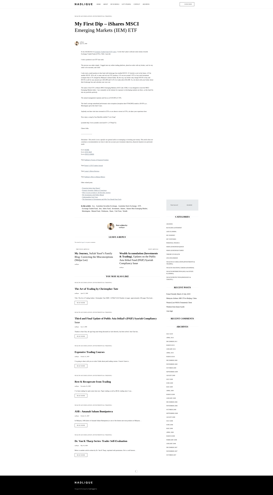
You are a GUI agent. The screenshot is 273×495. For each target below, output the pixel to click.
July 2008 (169, 421)
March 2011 (170, 345)
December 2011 (171, 341)
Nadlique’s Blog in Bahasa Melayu (94, 177)
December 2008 (171, 402)
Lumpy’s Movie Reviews (91, 171)
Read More (81, 302)
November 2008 (171, 406)
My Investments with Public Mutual (93, 195)
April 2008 (170, 432)
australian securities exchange (106, 206)
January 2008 (171, 443)
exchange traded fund (90, 208)
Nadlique (84, 4)
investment (115, 208)
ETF (139, 206)
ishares (123, 208)
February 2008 (171, 440)
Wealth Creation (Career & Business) (180, 267)
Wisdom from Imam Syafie (175, 307)
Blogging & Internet (174, 228)
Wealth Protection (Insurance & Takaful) (178, 278)
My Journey (170, 235)
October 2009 (171, 368)
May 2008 (169, 428)
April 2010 (170, 353)
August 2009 (170, 375)
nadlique (82, 42)
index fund (107, 208)
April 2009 (170, 390)
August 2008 (170, 417)
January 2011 (171, 349)
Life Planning (171, 231)
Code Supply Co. (92, 489)
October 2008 (171, 409)
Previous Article (82, 249)
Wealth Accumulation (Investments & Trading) (93, 16)
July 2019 (169, 334)
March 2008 (170, 436)
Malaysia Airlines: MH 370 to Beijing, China (181, 298)
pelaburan (104, 211)
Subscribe (188, 4)
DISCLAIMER (89, 154)
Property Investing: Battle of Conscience (94, 190)
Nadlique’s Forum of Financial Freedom (96, 160)
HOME (87, 150)
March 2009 (170, 394)
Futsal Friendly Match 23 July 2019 (178, 294)
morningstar (86, 211)
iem (100, 208)
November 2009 (171, 364)
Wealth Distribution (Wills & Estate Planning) (179, 272)
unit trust (118, 211)
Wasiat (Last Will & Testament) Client (179, 302)
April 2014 (170, 337)
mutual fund (95, 211)
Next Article (153, 249)
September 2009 (172, 372)
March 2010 (170, 356)
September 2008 (172, 413)
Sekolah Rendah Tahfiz (175, 250)
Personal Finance (173, 243)
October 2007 (171, 455)
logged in (83, 242)
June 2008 (169, 425)
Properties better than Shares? (91, 188)
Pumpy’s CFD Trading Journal (93, 165)
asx (93, 206)
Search (189, 205)
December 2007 (171, 447)
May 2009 (169, 387)
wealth (125, 211)
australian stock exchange (127, 206)
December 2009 (171, 360)
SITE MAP (88, 152)
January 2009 (171, 398)
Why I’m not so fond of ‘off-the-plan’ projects (96, 192)
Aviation (169, 224)
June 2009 (169, 383)
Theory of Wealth (173, 254)
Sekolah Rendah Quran (175, 247)
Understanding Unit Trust (90, 197)
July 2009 (169, 379)
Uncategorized (172, 258)
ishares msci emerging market (136, 208)
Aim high (169, 311)
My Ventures (171, 239)
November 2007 (171, 451)
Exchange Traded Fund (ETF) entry (105, 52)
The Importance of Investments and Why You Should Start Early (101, 199)
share (111, 211)
